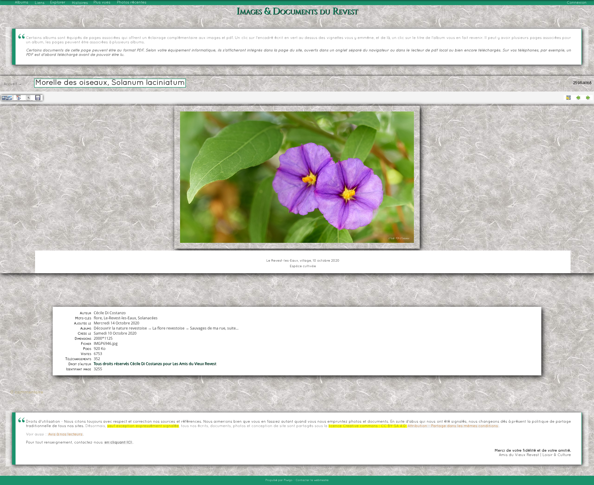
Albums (21, 2)
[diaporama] (18, 97)
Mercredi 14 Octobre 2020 (116, 323)
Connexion (577, 2)
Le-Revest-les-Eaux (120, 317)
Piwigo (288, 480)
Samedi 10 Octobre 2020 (115, 333)
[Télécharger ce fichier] (38, 98)
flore (98, 317)
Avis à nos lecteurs (65, 434)
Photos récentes (131, 2)
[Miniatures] (568, 97)
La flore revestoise (168, 328)
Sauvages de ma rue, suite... (214, 328)
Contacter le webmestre (312, 480)
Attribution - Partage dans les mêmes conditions (453, 426)
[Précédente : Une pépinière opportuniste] (578, 97)
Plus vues (102, 2)
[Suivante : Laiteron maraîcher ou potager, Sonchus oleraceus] (588, 97)
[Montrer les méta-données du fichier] (28, 97)
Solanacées (148, 317)
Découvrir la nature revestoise (120, 328)
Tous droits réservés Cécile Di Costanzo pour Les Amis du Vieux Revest (155, 363)
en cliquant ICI (118, 442)
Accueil (10, 84)
